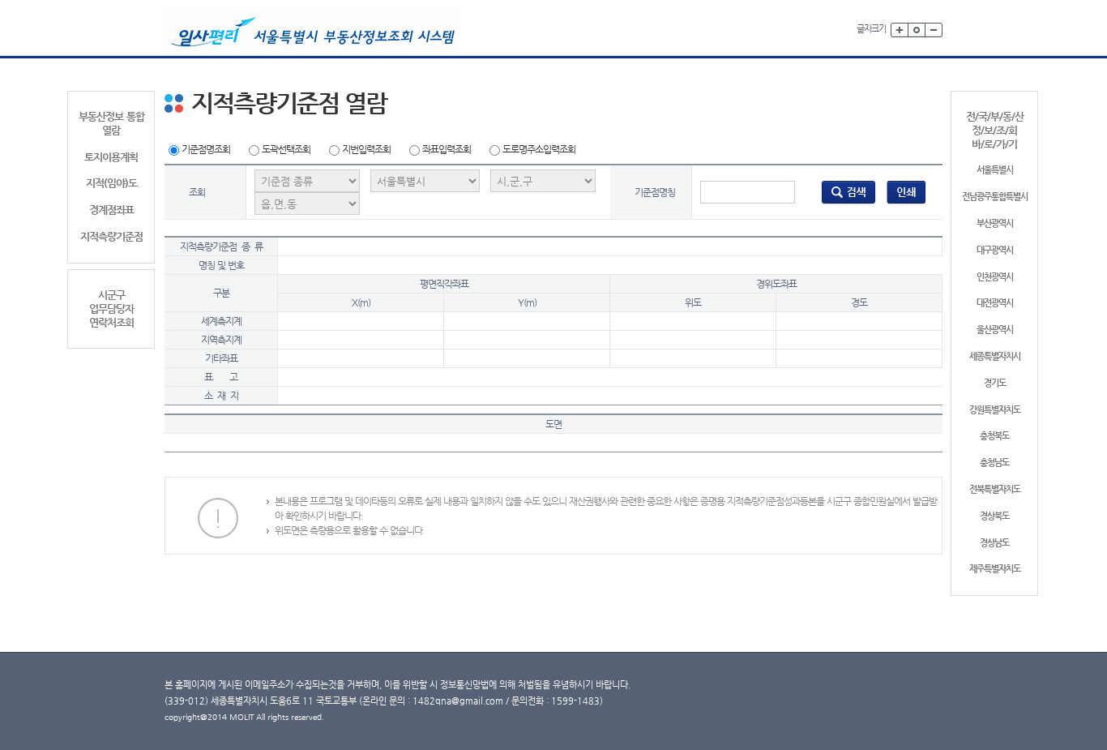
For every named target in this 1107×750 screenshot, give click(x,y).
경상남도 (994, 543)
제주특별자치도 (994, 569)
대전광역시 (995, 303)
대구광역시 (995, 250)
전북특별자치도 (994, 489)
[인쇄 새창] (906, 191)
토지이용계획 (111, 157)
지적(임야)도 (111, 183)
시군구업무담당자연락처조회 (111, 308)
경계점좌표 (111, 210)
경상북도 (994, 516)
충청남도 (994, 462)
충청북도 (994, 436)
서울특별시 (995, 170)
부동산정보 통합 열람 (111, 123)
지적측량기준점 (111, 236)
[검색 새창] (848, 191)
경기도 (995, 383)
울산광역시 (995, 329)
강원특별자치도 (994, 410)
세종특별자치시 (994, 356)
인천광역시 (995, 277)
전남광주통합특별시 (995, 196)
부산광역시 (995, 223)
